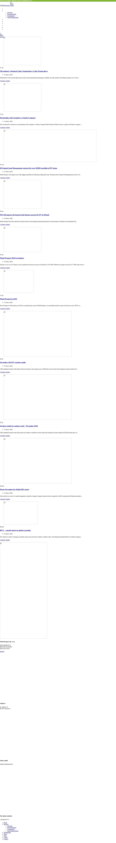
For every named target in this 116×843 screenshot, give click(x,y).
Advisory (10, 12)
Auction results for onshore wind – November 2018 (19, 426)
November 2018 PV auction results (13, 362)
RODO (2, 651)
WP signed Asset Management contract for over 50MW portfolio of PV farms (28, 168)
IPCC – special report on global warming (15, 530)
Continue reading (5, 81)
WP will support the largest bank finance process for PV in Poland (24, 215)
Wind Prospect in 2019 (8, 299)
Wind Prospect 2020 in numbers (12, 258)
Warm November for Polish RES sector (14, 489)
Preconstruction (11, 14)
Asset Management (12, 17)
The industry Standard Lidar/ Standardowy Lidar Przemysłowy (24, 71)
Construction (11, 16)
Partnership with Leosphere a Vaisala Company (18, 118)
